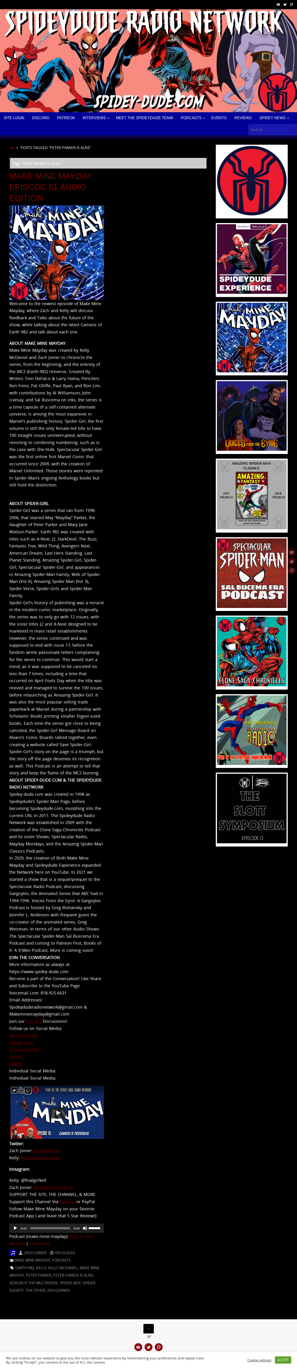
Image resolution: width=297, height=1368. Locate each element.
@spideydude (46, 1150)
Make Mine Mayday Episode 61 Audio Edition (50, 187)
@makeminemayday (40, 1157)
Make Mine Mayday (32, 1260)
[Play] (15, 1228)
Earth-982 (24, 1267)
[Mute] (85, 1228)
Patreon (66, 1201)
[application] (56, 1228)
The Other (35, 1290)
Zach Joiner (35, 1252)
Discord (33, 1021)
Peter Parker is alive (73, 1275)
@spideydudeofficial (54, 1187)
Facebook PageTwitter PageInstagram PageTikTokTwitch (24, 1049)
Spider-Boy (70, 1282)
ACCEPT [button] (283, 1360)
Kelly (41, 1267)
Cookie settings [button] (259, 1360)
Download (40, 1243)
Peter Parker (39, 1275)
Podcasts (61, 1260)
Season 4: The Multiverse (33, 1282)
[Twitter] (285, 4)
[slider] (95, 1228)
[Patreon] (291, 4)
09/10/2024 (65, 1252)
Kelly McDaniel (63, 1267)
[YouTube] (278, 4)
